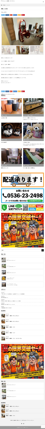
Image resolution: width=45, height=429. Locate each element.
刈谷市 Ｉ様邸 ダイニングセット (12, 315)
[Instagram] (23, 423)
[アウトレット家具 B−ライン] (10, 1)
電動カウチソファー (5, 94)
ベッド (8, 259)
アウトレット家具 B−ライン (24, 427)
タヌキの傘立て (4, 142)
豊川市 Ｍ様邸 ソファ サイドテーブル (14, 338)
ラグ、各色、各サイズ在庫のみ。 (29, 167)
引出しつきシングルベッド (11, 260)
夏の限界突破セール (4, 297)
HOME (11, 420)
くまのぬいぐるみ (26, 142)
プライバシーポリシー (30, 420)
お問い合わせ (24, 420)
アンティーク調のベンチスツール (29, 117)
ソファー (25, 115)
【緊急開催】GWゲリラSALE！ (6, 307)
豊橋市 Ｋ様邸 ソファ (10, 327)
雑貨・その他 (4, 8)
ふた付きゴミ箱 (4, 117)
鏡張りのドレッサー (5, 167)
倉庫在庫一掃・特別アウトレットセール (8, 304)
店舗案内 (14, 420)
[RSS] (21, 423)
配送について (19, 420)
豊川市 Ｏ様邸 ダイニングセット (12, 321)
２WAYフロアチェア (10, 278)
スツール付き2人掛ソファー (11, 266)
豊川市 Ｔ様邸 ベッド (10, 332)
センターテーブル (11, 94)
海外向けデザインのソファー (11, 272)
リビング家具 (9, 283)
